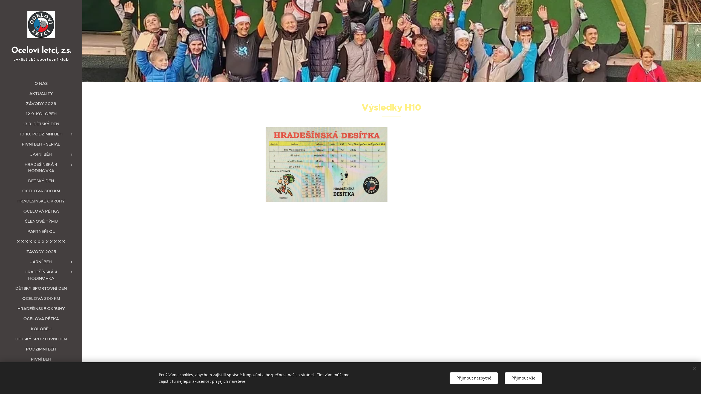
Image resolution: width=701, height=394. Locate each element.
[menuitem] (41, 83)
